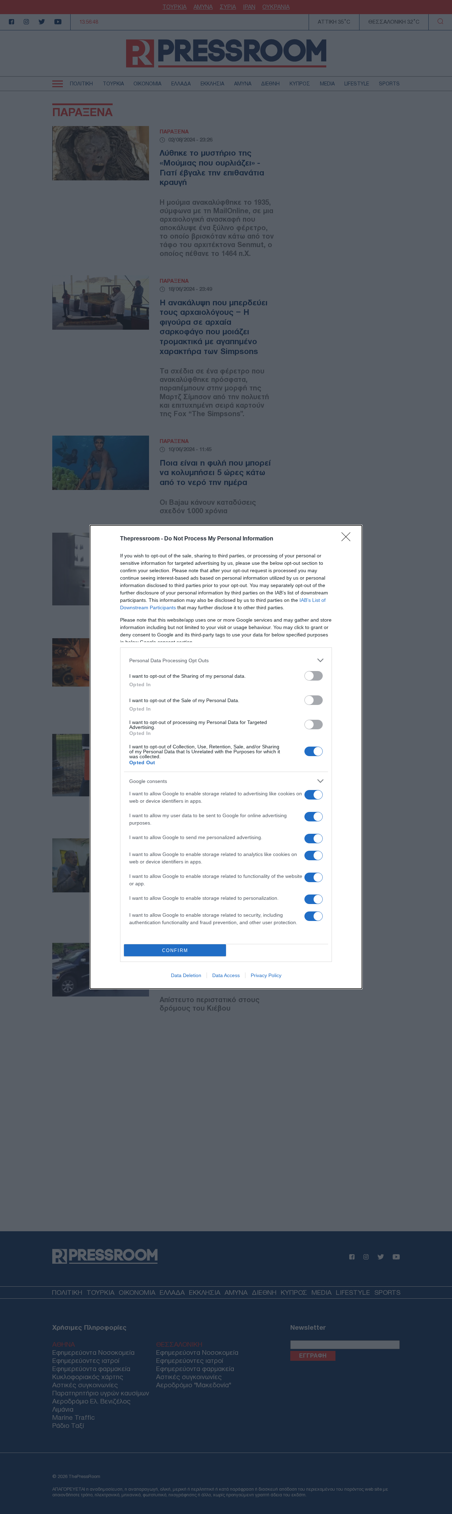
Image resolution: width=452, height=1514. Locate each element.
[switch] (313, 676)
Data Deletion (186, 975)
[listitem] (226, 660)
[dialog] (226, 757)
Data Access (226, 975)
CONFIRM (175, 950)
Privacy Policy (266, 975)
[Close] (348, 539)
